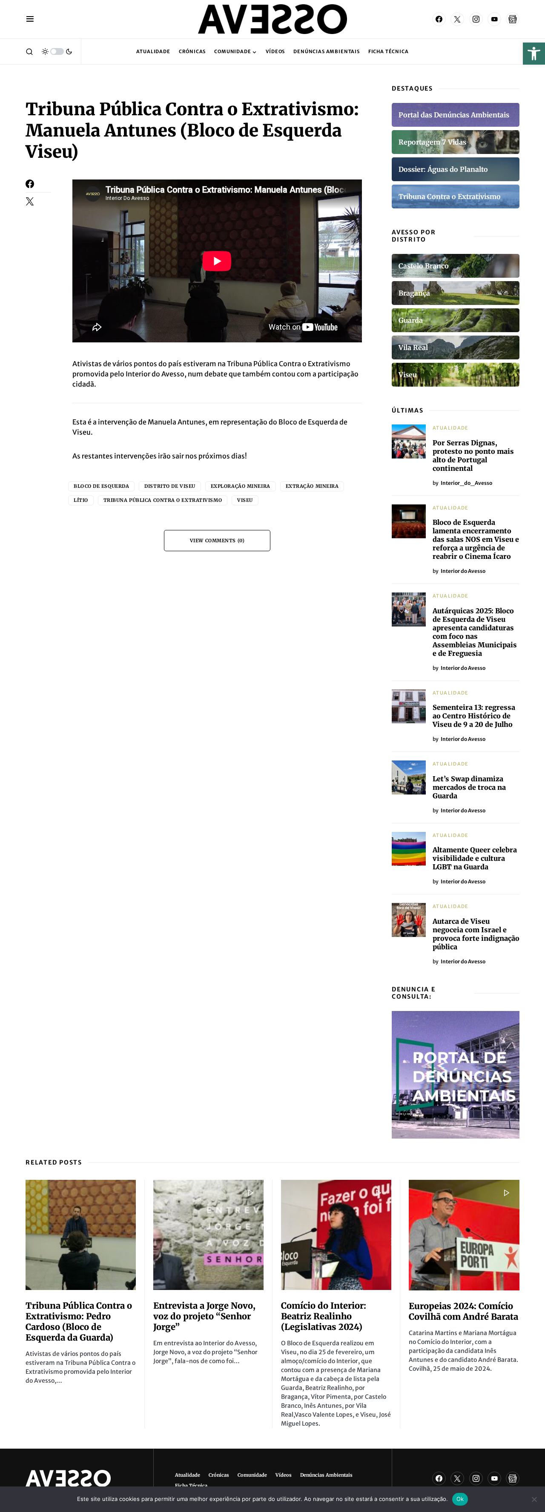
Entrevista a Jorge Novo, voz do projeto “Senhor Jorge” (204, 1316)
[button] (534, 54)
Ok (460, 1498)
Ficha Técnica (191, 1486)
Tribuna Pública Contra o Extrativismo (162, 500)
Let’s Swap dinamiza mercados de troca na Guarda (469, 787)
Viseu (245, 500)
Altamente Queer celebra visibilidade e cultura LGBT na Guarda (475, 858)
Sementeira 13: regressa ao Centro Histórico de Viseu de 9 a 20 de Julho (474, 716)
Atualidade (451, 428)
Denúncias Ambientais (326, 1475)
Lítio (81, 500)
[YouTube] (494, 19)
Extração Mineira (312, 486)
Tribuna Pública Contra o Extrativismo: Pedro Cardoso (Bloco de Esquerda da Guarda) (79, 1321)
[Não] (534, 1499)
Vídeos (283, 1475)
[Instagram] (476, 19)
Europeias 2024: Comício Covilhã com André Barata (463, 1311)
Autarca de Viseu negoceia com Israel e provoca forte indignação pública (476, 934)
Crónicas (219, 1475)
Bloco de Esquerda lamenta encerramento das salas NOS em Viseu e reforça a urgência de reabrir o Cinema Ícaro (476, 539)
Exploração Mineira (240, 486)
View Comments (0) (217, 541)
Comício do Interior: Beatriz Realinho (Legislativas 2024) (323, 1316)
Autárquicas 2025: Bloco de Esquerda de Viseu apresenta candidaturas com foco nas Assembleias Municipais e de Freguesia (475, 632)
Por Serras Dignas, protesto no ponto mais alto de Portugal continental (473, 456)
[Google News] (512, 19)
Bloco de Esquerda (101, 486)
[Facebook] (439, 19)
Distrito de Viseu (169, 486)
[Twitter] (457, 19)
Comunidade (252, 1475)
